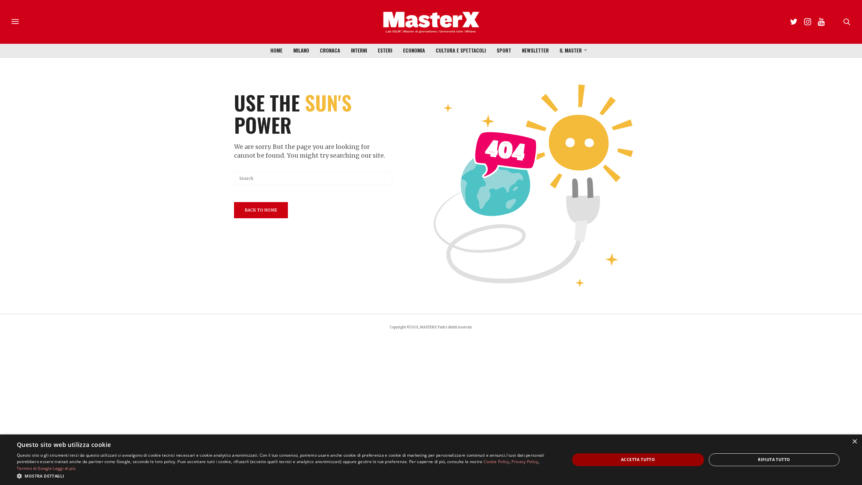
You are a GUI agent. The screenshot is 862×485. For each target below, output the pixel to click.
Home (276, 50)
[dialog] (431, 459)
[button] (285, 476)
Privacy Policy (524, 461)
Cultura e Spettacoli (461, 50)
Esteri (385, 50)
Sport (504, 50)
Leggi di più (64, 468)
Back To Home (261, 210)
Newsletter (535, 50)
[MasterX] (431, 22)
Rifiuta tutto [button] (774, 459)
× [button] (854, 441)
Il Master (571, 50)
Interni (359, 50)
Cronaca (330, 50)
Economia (414, 50)
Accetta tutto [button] (638, 459)
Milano (301, 50)
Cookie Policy (496, 461)
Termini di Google (34, 468)
